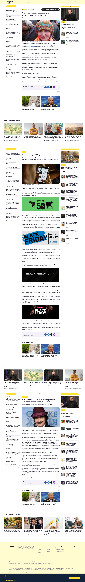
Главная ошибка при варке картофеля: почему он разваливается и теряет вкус (12, 19)
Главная (23, 393)
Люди (28, 2)
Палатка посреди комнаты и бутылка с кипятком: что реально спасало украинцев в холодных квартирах (13, 26)
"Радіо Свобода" (30, 46)
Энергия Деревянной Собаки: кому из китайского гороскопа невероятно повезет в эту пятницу (13, 137)
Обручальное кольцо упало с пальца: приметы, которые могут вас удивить (12, 40)
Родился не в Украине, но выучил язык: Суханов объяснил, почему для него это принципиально (13, 399)
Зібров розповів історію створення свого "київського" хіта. (41, 477)
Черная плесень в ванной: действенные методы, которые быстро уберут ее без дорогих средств (12, 440)
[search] (69, 2)
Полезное (39, 2)
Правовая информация (59, 551)
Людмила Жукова (7, 140)
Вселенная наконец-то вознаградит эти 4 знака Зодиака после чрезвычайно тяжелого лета (13, 12)
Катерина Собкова (27, 534)
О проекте (48, 547)
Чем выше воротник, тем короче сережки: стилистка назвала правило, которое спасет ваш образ (12, 419)
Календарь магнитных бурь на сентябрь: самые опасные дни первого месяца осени (12, 460)
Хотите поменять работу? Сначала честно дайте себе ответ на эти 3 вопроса (13, 33)
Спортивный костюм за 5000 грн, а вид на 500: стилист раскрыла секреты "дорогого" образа (13, 46)
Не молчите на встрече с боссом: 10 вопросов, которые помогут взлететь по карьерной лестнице (13, 453)
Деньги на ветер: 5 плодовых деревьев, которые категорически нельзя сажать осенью (13, 154)
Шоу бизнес (27, 393)
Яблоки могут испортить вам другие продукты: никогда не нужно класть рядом (12, 406)
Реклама (48, 554)
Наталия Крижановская (69, 388)
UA (73, 559)
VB (54, 87)
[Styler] (9, 2)
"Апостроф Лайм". (29, 434)
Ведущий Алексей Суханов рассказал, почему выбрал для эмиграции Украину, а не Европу (12, 210)
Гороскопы (51, 2)
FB (45, 87)
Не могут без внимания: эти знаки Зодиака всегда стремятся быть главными (13, 59)
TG (48, 87)
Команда (48, 551)
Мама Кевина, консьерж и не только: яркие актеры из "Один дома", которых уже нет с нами (12, 433)
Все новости (13, 76)
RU (75, 559)
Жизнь (23, 9)
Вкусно (45, 2)
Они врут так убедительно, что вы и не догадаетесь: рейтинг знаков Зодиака (13, 447)
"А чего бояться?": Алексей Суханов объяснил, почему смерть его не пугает (13, 175)
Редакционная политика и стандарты (62, 547)
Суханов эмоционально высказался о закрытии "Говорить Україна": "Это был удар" (68, 26)
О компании (49, 553)
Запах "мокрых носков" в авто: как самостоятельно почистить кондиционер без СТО (13, 53)
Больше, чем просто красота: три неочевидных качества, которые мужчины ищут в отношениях (72, 34)
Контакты (48, 549)
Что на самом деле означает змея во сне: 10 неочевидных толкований (72, 41)
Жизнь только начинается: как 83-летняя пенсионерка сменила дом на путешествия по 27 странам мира (53, 137)
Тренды (33, 2)
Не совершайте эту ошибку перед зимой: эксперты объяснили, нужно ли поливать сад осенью (13, 426)
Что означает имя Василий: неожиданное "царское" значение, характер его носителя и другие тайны (32, 138)
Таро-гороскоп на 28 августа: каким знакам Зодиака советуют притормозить (13, 168)
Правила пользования (59, 549)
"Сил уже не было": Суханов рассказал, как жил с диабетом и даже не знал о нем (13, 66)
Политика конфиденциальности (61, 553)
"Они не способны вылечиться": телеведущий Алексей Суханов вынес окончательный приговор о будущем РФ (13, 182)
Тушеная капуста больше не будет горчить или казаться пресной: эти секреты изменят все (13, 72)
